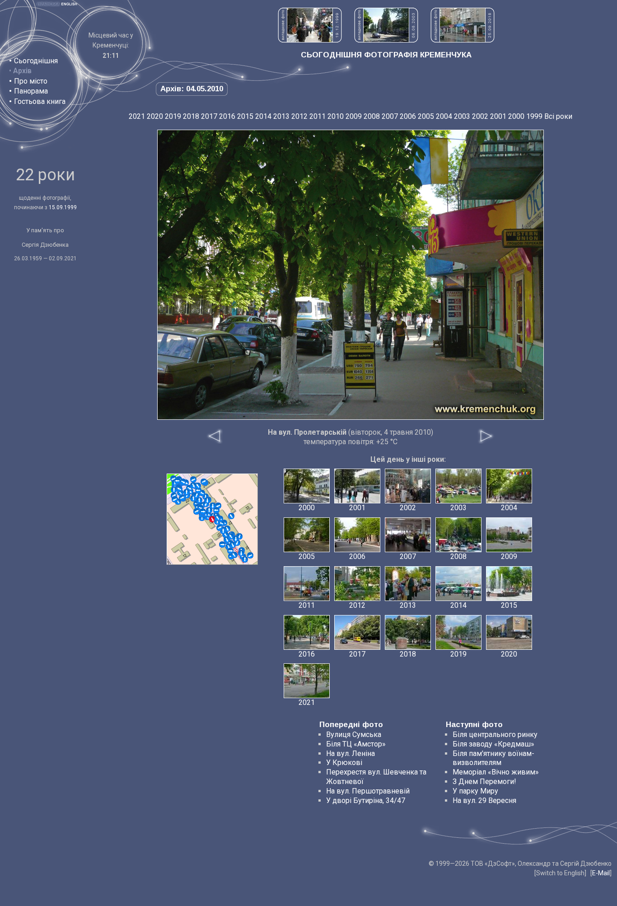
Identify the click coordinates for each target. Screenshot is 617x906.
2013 (281, 116)
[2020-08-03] (241, 553)
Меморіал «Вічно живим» (496, 772)
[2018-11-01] (186, 492)
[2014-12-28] (196, 495)
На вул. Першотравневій (368, 791)
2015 (245, 116)
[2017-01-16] (207, 500)
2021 (137, 116)
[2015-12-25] (244, 559)
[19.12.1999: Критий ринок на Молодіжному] (310, 40)
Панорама (31, 91)
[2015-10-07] (216, 510)
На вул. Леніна (350, 753)
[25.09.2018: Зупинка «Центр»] (462, 40)
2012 (299, 116)
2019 (173, 116)
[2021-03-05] (202, 511)
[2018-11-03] (177, 480)
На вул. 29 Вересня (484, 800)
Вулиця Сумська (353, 734)
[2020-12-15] (182, 481)
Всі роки (558, 116)
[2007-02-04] (222, 544)
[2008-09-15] (203, 481)
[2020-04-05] (174, 499)
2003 (462, 116)
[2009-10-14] (231, 516)
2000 (516, 116)
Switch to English (560, 873)
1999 (534, 116)
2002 (480, 116)
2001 (498, 116)
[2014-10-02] (196, 511)
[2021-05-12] (250, 555)
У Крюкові (344, 762)
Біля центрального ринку (495, 734)
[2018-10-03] (235, 538)
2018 (191, 116)
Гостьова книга (39, 101)
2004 (444, 116)
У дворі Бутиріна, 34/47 (365, 800)
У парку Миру (475, 791)
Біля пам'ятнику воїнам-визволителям (493, 758)
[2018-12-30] (233, 554)
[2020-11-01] (179, 488)
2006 (408, 116)
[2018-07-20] (197, 485)
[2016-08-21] (198, 490)
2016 (227, 116)
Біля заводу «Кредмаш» (493, 744)
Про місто (30, 81)
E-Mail (601, 873)
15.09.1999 (63, 207)
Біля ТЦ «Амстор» (356, 744)
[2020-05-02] (217, 517)
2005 (426, 116)
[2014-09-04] (173, 489)
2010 (335, 116)
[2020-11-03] (193, 479)
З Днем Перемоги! (484, 781)
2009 (354, 116)
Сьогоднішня (36, 60)
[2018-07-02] (230, 536)
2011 (317, 116)
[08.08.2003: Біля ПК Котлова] (386, 40)
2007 (390, 116)
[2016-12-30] (227, 528)
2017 (209, 116)
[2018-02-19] (212, 505)
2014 (263, 116)
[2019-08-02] (219, 527)
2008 (372, 116)
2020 (155, 116)
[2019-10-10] (199, 500)
